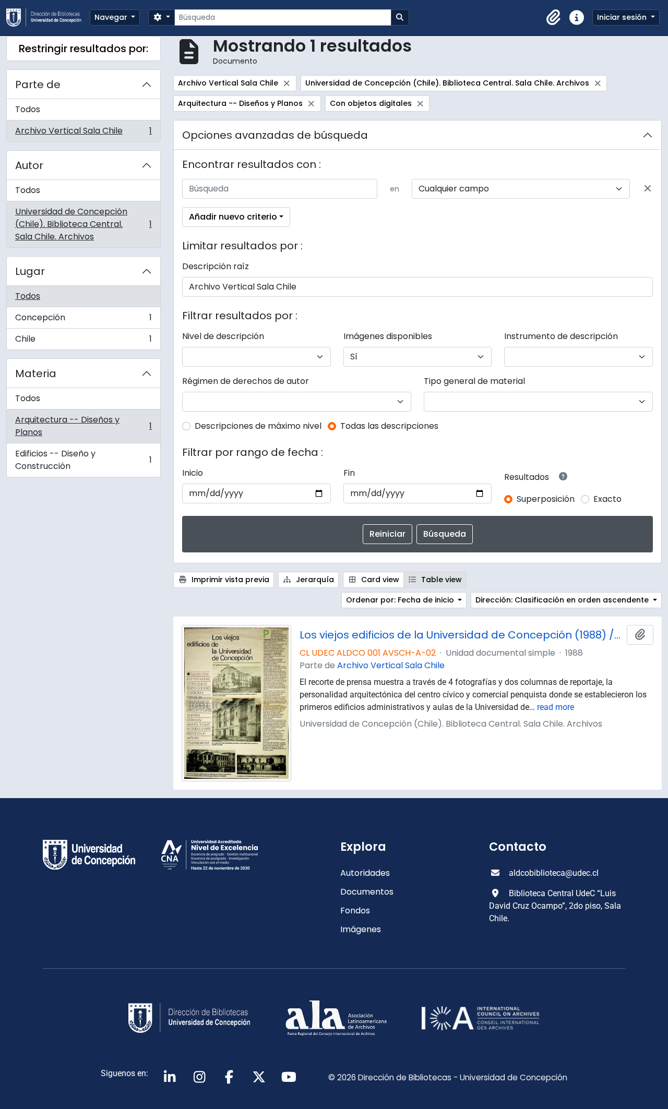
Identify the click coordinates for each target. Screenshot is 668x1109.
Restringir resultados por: (83, 48)
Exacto (607, 499)
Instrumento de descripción (561, 336)
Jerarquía (314, 579)
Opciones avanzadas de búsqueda (275, 135)
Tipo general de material (474, 381)
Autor (29, 165)
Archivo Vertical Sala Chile (83, 133)
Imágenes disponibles (387, 336)
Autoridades (365, 873)
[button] (553, 17)
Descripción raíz (215, 266)
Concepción (83, 320)
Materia (35, 373)
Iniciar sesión (623, 17)
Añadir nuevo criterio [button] (233, 217)
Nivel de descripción (223, 336)
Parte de (38, 84)
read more (555, 707)
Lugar (30, 271)
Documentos (366, 892)
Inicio (192, 473)
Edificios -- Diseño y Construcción (83, 460)
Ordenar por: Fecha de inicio (401, 600)
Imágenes (360, 929)
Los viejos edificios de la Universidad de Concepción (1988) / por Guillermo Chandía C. (461, 635)
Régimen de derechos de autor (245, 381)
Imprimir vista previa (229, 579)
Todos (27, 109)
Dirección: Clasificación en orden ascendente (563, 600)
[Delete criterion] (647, 189)
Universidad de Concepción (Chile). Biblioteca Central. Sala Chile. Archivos (83, 224)
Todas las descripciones (389, 426)
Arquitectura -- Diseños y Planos (83, 426)
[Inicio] (48, 17)
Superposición (546, 499)
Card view (379, 579)
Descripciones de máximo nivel (258, 426)
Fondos (355, 911)
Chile (83, 341)
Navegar (111, 17)
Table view (440, 579)
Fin (349, 473)
